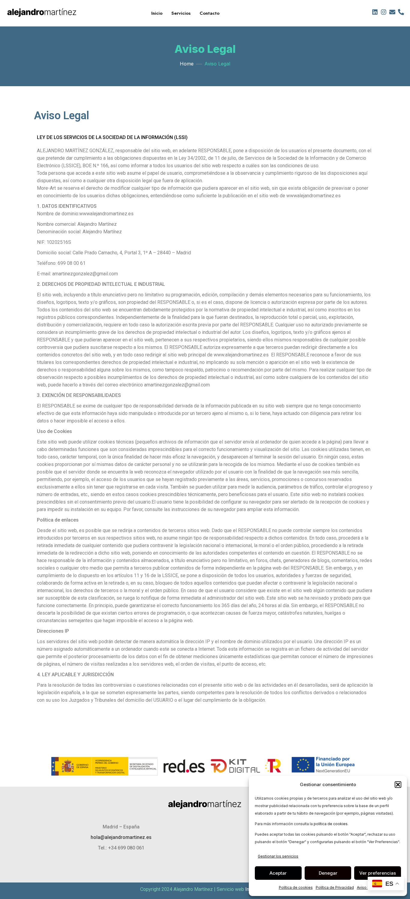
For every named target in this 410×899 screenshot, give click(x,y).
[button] (398, 785)
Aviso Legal (367, 887)
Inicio (156, 13)
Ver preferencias (377, 873)
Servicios (181, 13)
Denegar (328, 873)
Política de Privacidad (335, 887)
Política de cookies (296, 887)
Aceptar (278, 873)
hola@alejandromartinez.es (121, 837)
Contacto (209, 13)
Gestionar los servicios (278, 856)
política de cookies (331, 824)
